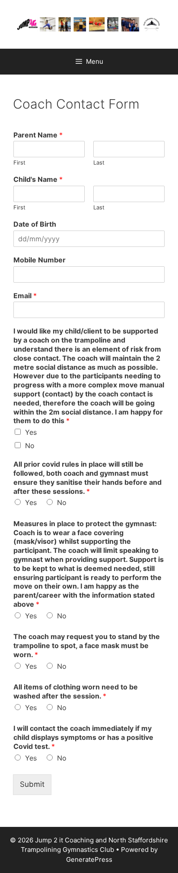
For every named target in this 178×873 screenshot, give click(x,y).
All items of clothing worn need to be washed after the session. (75, 691)
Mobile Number (39, 260)
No (30, 445)
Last (99, 162)
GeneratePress (89, 859)
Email (25, 295)
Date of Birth (34, 224)
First (19, 162)
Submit (32, 784)
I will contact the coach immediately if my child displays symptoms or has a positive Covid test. (83, 737)
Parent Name (38, 135)
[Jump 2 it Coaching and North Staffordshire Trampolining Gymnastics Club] (89, 23)
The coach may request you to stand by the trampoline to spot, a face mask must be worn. (86, 645)
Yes (31, 432)
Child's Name (38, 179)
